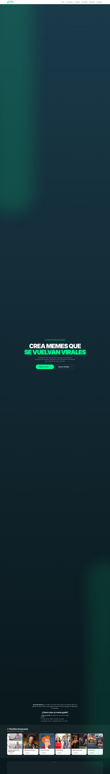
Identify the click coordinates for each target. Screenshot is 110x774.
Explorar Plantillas (63, 367)
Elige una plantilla (46, 715)
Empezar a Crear (44, 367)
